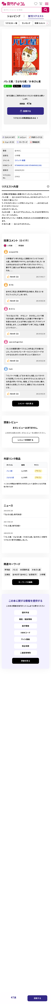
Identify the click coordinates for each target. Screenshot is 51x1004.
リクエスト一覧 (11, 23)
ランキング (26, 23)
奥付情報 (25, 626)
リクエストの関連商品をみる (24, 118)
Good (14, 276)
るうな (11, 285)
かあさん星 (36, 569)
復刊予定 (25, 612)
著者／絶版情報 (25, 619)
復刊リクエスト (36, 16)
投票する (37, 998)
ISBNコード (25, 632)
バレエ (15, 569)
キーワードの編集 (25, 582)
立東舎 (7, 574)
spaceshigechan (16, 342)
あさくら (12, 309)
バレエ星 (9, 471)
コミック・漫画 (20, 160)
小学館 (42, 574)
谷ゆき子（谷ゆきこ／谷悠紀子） (25, 574)
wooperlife (13, 252)
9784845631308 (21, 165)
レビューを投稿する (25, 440)
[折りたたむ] (48, 186)
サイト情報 (25, 639)
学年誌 (7, 569)
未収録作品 (24, 569)
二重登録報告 (25, 652)
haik (11, 369)
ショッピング (13, 16)
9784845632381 (35, 165)
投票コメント (40, 23)
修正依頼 (25, 646)
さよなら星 (10, 477)
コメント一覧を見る (25, 403)
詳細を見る (25, 660)
